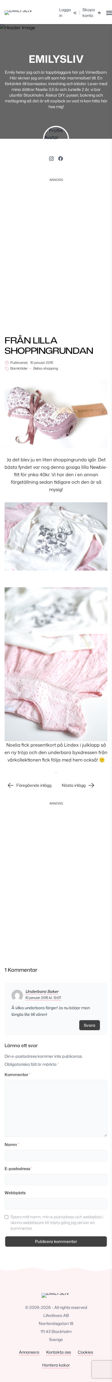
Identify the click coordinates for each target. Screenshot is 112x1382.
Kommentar (17, 1074)
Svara (89, 1025)
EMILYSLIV (56, 59)
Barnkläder (19, 368)
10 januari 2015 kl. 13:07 (43, 997)
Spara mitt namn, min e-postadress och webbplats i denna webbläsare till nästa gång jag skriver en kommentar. (57, 1222)
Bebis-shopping (45, 368)
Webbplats (15, 1192)
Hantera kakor (56, 1365)
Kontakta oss (58, 1352)
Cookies (85, 1352)
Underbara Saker (41, 991)
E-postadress (18, 1168)
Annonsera (29, 1352)
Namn (12, 1144)
